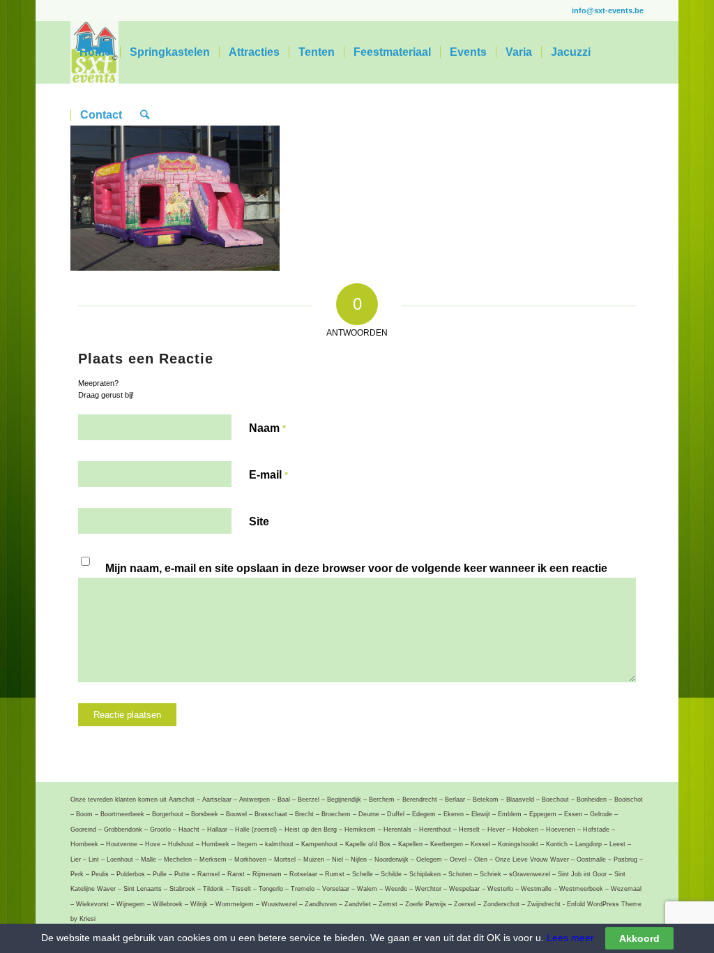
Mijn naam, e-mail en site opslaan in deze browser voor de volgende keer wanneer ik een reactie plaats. (356, 576)
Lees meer (569, 937)
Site (259, 521)
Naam (267, 428)
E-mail (268, 475)
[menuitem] (95, 52)
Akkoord (639, 938)
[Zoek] (144, 115)
